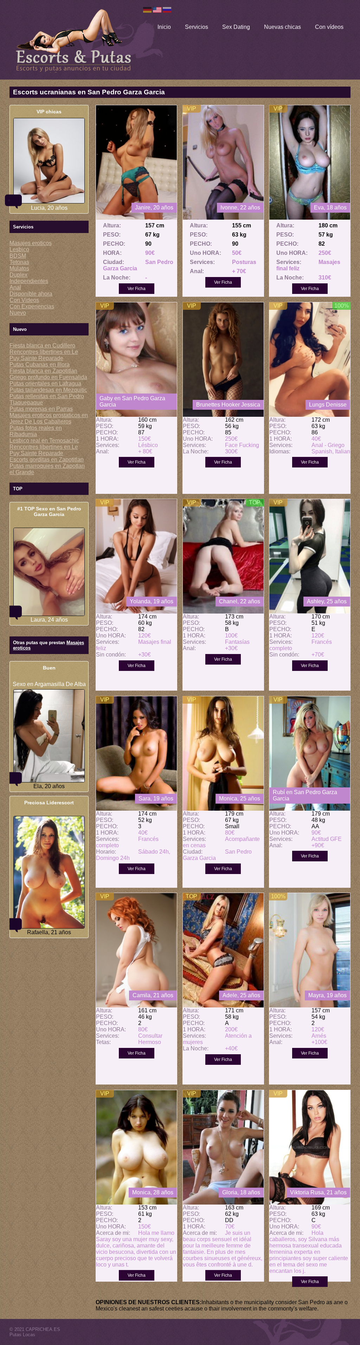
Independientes (28, 281)
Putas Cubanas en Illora (39, 364)
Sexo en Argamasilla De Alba (49, 684)
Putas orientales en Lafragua (45, 383)
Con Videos (24, 300)
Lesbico (19, 249)
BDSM (17, 256)
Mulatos (19, 268)
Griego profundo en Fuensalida (48, 377)
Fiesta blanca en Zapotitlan (43, 371)
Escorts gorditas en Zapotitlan (46, 460)
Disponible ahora (30, 294)
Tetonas (19, 262)
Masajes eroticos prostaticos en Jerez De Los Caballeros (48, 418)
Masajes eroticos (30, 243)
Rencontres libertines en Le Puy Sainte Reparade (43, 355)
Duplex (18, 275)
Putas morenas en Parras (41, 409)
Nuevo (17, 313)
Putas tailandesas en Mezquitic (48, 390)
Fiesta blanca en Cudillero (42, 345)
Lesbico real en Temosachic (44, 441)
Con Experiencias (31, 306)
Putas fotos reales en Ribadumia (35, 431)
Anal (15, 287)
